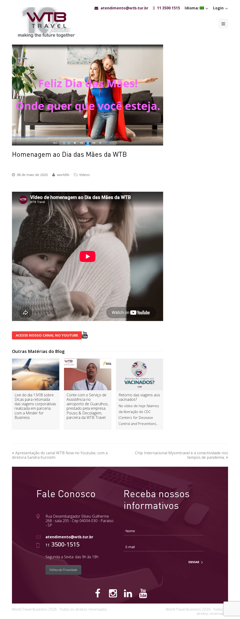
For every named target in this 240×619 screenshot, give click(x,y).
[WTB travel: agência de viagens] (46, 21)
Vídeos (84, 174)
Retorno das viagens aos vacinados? (139, 397)
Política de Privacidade (63, 570)
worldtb (63, 174)
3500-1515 (62, 544)
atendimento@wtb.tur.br (69, 536)
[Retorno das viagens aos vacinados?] (139, 374)
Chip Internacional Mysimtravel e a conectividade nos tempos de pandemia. (181, 455)
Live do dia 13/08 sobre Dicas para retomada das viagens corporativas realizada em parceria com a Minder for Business (35, 406)
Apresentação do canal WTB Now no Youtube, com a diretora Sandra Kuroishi (60, 455)
